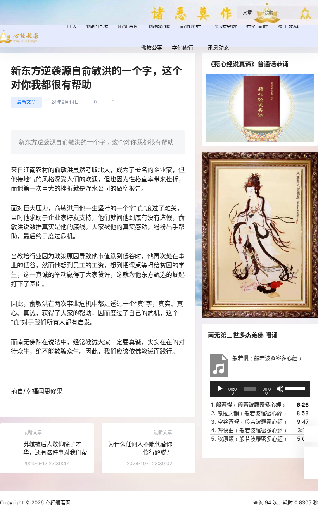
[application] (260, 389)
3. (249, 421)
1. (249, 404)
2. (249, 413)
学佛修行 (183, 47)
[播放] (220, 389)
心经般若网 (57, 502)
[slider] (295, 388)
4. (249, 430)
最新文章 (26, 102)
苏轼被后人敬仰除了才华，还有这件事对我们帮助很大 (55, 452)
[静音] (280, 389)
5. (249, 438)
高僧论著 (190, 25)
